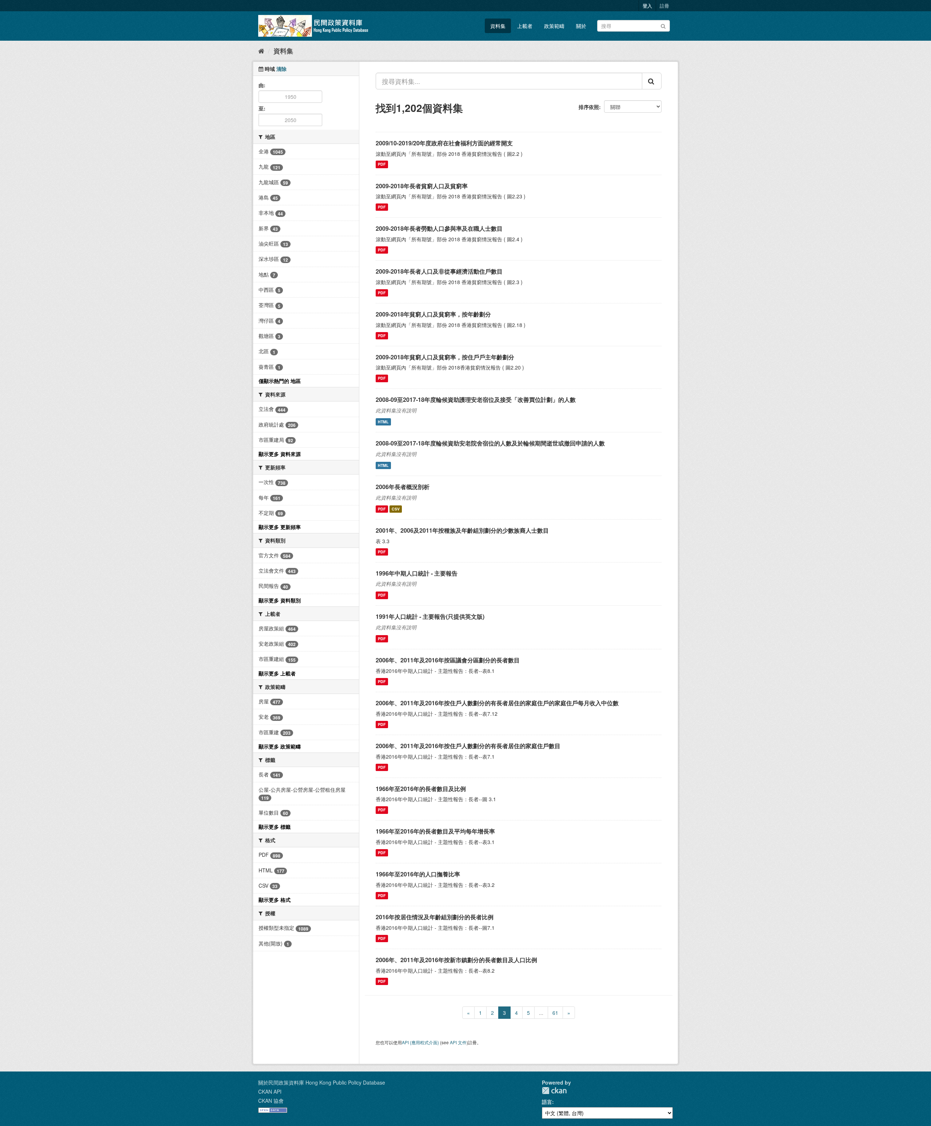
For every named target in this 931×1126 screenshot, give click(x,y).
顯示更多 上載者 (277, 673)
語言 (547, 1101)
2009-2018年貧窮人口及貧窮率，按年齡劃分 (433, 314)
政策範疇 (554, 25)
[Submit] (663, 25)
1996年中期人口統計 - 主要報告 (416, 573)
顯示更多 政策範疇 (280, 746)
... (541, 1012)
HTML (383, 421)
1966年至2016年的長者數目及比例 (421, 788)
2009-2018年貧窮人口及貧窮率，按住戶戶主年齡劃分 (445, 357)
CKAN (554, 1090)
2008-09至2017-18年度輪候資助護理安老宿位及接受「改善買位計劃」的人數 (476, 399)
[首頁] (261, 50)
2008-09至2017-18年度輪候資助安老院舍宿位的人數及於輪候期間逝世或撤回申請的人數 (490, 443)
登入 (647, 5)
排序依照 (589, 106)
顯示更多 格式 (275, 899)
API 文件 (458, 1042)
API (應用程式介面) (420, 1042)
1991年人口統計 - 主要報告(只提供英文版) (430, 616)
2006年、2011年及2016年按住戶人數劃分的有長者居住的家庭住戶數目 (468, 746)
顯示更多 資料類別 (280, 600)
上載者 (524, 25)
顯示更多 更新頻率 (280, 526)
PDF (381, 164)
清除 (281, 68)
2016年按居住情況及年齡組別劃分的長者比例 (435, 917)
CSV (396, 509)
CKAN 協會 (271, 1100)
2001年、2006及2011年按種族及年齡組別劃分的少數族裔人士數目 (462, 530)
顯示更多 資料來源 (280, 453)
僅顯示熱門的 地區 (280, 380)
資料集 (498, 25)
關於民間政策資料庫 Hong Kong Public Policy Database (321, 1082)
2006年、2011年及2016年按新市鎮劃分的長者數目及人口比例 (456, 960)
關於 (581, 25)
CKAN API (269, 1091)
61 (555, 1012)
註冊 (664, 5)
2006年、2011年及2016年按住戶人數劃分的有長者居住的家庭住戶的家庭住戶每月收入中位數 (497, 703)
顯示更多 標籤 (275, 826)
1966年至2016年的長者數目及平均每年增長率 (435, 831)
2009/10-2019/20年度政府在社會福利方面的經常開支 (444, 143)
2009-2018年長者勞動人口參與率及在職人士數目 (439, 228)
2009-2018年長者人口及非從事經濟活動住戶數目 (439, 271)
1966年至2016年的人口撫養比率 (418, 874)
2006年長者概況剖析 (402, 487)
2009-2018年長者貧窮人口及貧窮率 (422, 186)
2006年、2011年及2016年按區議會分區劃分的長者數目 (448, 660)
